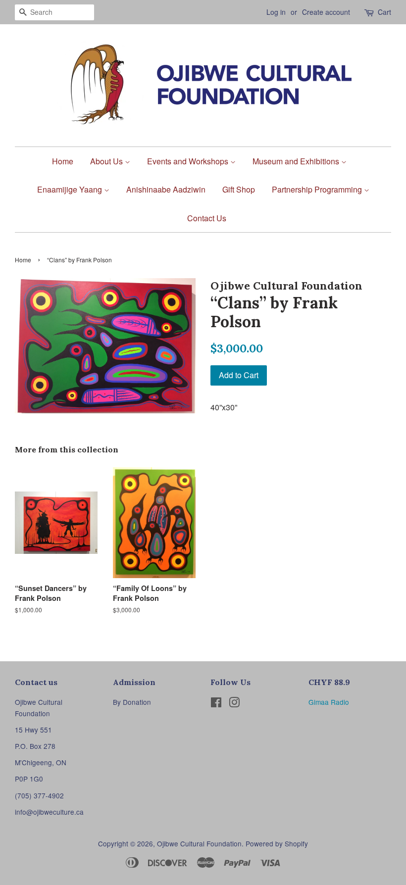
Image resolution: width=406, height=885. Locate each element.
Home (62, 161)
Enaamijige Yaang (70, 189)
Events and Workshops (188, 161)
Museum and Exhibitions (297, 161)
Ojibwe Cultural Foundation (199, 843)
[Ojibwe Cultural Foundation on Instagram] (234, 704)
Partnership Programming (318, 189)
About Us (107, 161)
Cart (384, 12)
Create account (326, 12)
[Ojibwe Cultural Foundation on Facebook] (216, 704)
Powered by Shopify (277, 843)
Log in (276, 12)
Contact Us (206, 218)
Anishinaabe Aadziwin (165, 189)
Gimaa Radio (328, 702)
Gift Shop (238, 189)
